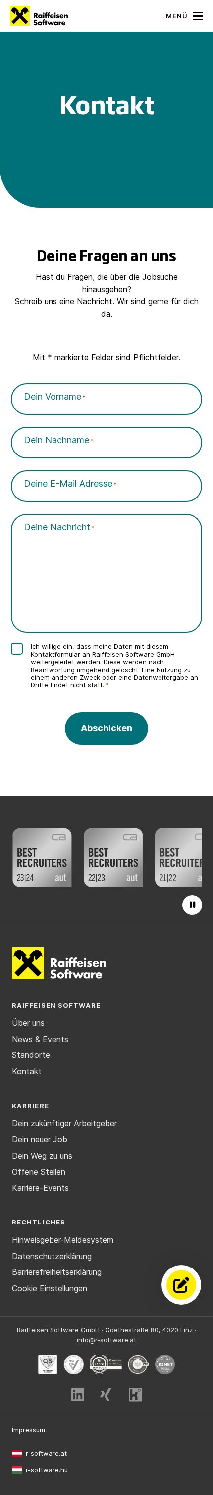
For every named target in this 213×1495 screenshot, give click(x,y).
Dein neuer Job (39, 1139)
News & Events (40, 1039)
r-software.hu (47, 1470)
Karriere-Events (40, 1188)
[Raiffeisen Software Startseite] (39, 16)
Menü (177, 16)
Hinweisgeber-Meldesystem (62, 1240)
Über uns (28, 1023)
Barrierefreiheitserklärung (57, 1272)
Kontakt (27, 1071)
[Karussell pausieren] (192, 905)
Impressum (28, 1430)
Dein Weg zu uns (42, 1156)
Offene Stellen (38, 1172)
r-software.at (46, 1453)
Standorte (31, 1055)
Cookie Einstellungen (49, 1288)
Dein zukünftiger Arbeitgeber (64, 1123)
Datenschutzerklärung (52, 1256)
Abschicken (106, 728)
